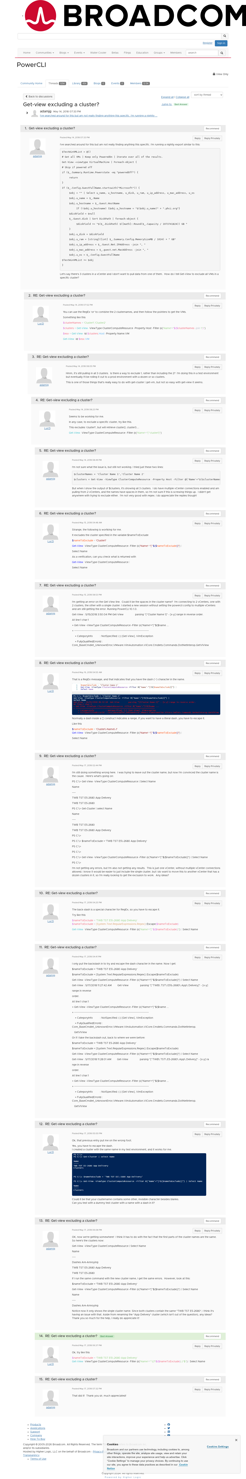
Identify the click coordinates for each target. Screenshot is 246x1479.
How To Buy (37, 1439)
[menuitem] (208, 42)
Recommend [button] (212, 129)
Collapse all (182, 97)
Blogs (99, 83)
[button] (224, 36)
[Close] (236, 1440)
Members (139, 83)
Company (36, 1435)
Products (35, 1424)
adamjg (37, 156)
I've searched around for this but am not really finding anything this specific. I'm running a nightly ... (98, 116)
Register (208, 43)
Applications (37, 1428)
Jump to (174, 104)
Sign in (221, 43)
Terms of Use (38, 1459)
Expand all (167, 97)
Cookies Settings (218, 1446)
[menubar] (208, 42)
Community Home (31, 83)
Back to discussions (40, 96)
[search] (221, 53)
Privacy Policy (101, 1451)
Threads (56, 83)
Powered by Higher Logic (123, 1477)
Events (117, 83)
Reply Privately (212, 138)
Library (79, 83)
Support (35, 1432)
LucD (41, 324)
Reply (198, 138)
